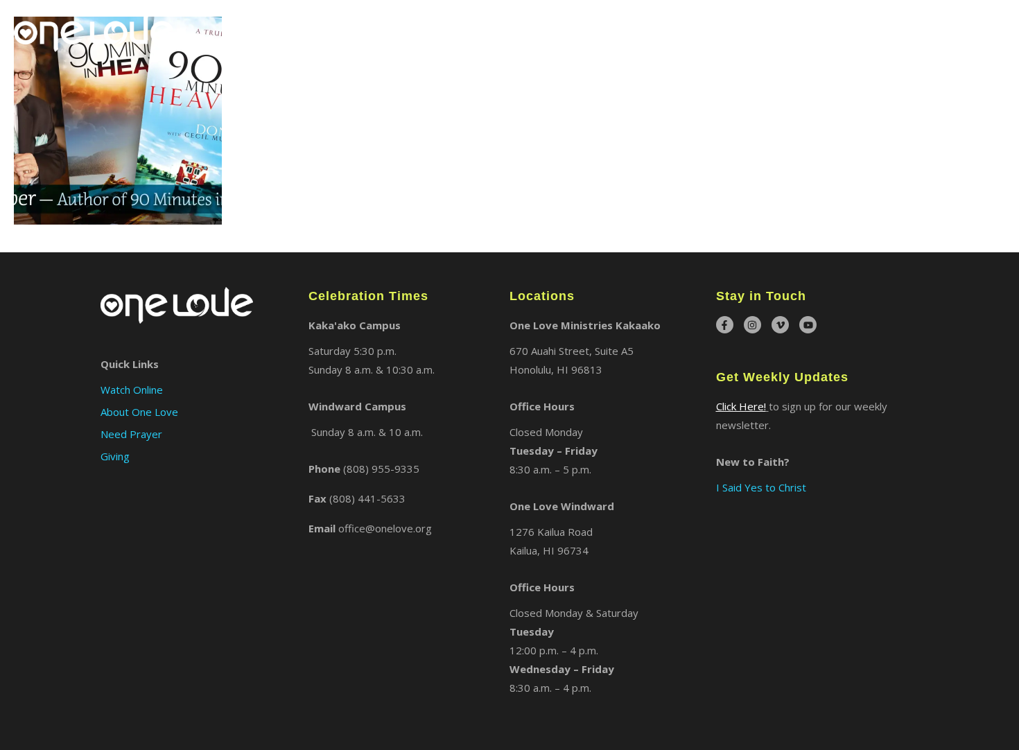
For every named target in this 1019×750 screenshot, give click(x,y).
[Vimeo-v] (780, 324)
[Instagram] (752, 324)
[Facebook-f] (724, 324)
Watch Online (912, 30)
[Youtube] (808, 324)
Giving (986, 30)
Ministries (745, 30)
